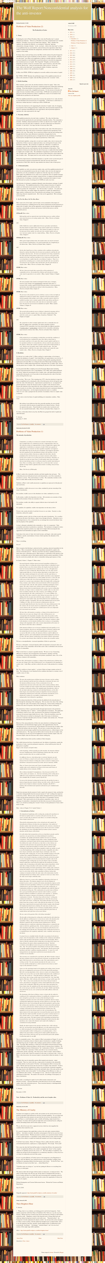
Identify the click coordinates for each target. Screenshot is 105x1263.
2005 (71, 77)
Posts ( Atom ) (26, 1241)
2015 (71, 55)
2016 (71, 53)
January (73, 48)
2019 (71, 34)
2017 (71, 50)
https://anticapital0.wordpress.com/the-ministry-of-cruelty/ (42, 1193)
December (73, 38)
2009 (71, 68)
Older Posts (60, 1238)
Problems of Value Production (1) (29, 431)
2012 (71, 62)
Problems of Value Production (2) (29, 26)
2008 (71, 71)
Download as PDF (72, 26)
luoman (51, 1252)
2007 (71, 73)
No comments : (38, 424)
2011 (71, 64)
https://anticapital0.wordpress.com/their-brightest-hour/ (34, 1230)
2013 (71, 59)
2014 (71, 57)
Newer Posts (20, 1238)
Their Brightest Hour (24, 1203)
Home (40, 1238)
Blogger (61, 1252)
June (72, 45)
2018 (71, 37)
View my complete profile (74, 95)
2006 (71, 75)
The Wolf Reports (74, 91)
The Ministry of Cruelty (25, 1110)
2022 (71, 32)
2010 (71, 66)
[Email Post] (43, 424)
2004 (71, 79)
